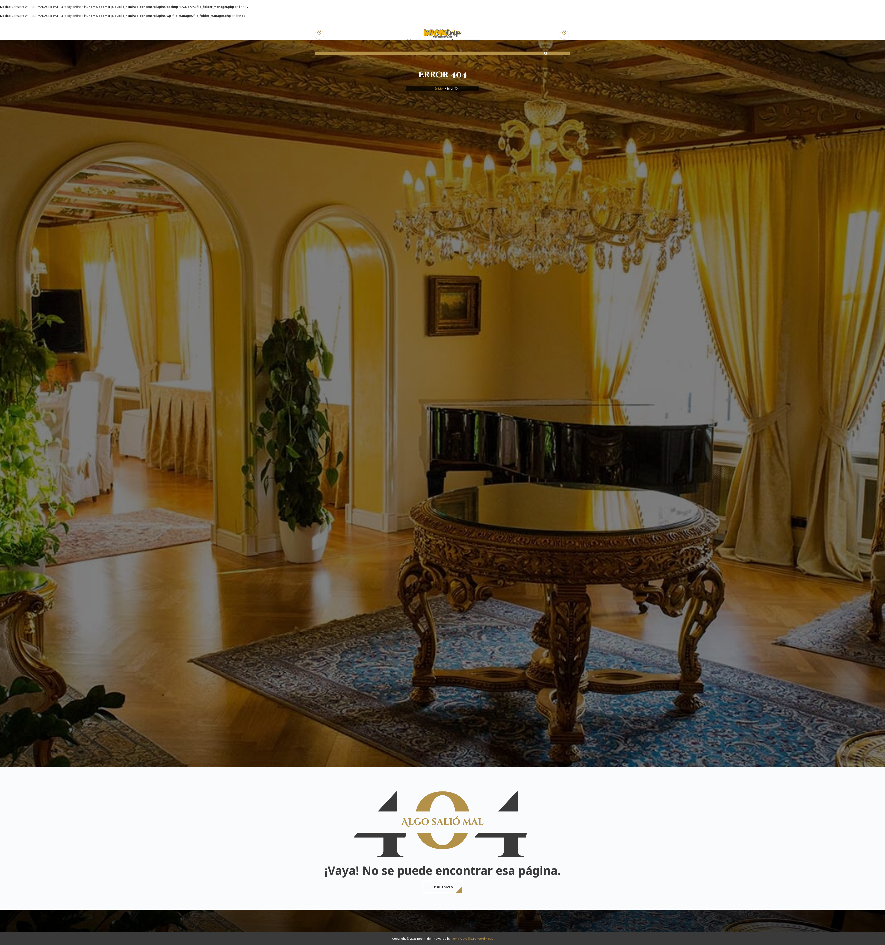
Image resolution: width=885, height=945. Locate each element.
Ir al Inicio (442, 887)
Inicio (439, 88)
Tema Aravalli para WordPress (472, 938)
